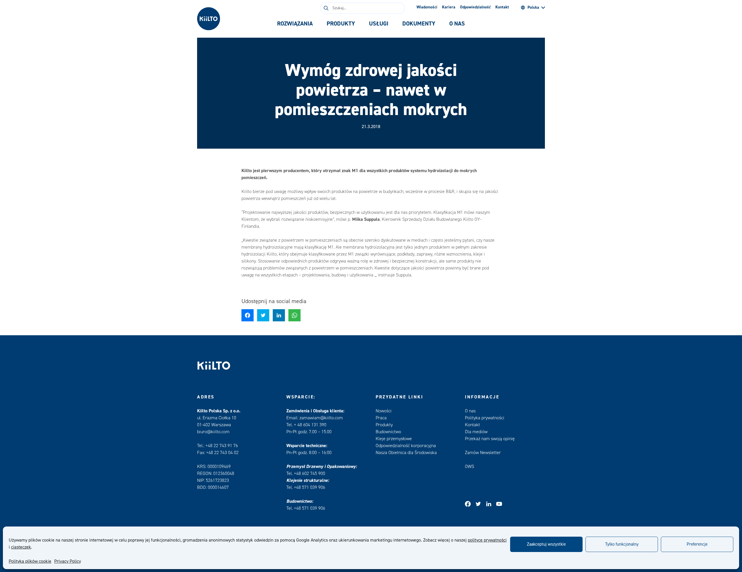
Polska (533, 7)
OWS (469, 466)
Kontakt (502, 7)
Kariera (448, 7)
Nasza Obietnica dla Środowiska (406, 453)
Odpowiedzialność (475, 7)
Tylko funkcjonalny (622, 544)
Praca (381, 418)
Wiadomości (427, 7)
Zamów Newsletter (483, 453)
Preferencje (697, 544)
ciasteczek (21, 547)
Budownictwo (388, 432)
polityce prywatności (487, 540)
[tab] (295, 23)
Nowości (384, 411)
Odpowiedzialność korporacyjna (406, 446)
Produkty (384, 425)
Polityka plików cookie (30, 561)
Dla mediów (476, 432)
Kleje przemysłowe (394, 439)
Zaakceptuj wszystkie (546, 544)
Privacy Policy (67, 561)
